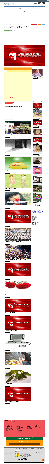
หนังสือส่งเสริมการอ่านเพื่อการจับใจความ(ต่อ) (37, 143)
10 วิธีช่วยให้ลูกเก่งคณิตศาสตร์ (37, 201)
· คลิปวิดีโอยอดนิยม (29, 428)
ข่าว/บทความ (39, 24)
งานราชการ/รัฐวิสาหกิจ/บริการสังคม (18, 24)
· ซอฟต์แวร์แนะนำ (7, 430)
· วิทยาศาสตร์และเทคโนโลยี (20, 427)
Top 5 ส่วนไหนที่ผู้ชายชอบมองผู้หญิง (37, 135)
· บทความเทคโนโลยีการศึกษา (8, 426)
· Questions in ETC (8, 434)
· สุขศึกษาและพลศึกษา (19, 430)
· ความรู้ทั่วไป (18, 425)
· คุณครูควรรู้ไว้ (37, 429)
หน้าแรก (43, 24)
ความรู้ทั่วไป (10, 24)
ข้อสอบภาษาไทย (37, 108)
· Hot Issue (6, 432)
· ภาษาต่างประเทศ (19, 428)
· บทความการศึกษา (37, 426)
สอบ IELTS (33, 218)
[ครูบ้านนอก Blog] (13, 8)
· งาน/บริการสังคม (29, 427)
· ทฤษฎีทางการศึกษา (37, 425)
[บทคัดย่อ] (31, 8)
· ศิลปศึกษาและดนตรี (19, 432)
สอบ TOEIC (33, 219)
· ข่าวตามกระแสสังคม (29, 426)
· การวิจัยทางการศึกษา (38, 427)
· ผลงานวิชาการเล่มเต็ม (38, 432)
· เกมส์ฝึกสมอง (29, 432)
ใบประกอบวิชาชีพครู (34, 216)
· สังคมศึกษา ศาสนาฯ (19, 431)
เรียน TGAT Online (34, 223)
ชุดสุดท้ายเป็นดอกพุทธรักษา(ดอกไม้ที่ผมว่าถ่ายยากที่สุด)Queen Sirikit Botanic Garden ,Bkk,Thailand (37, 118)
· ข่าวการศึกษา (28, 425)
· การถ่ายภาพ (7, 431)
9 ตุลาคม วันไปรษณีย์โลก (37, 164)
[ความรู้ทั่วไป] (37, 8)
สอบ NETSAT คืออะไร (34, 217)
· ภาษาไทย (18, 429)
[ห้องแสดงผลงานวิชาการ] (26, 8)
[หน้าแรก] (5, 8)
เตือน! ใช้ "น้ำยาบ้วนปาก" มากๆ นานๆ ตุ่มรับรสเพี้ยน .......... (37, 126)
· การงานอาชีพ (18, 433)
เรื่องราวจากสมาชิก (33, 24)
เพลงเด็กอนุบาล (34, 226)
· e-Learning (7, 427)
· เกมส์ (27, 431)
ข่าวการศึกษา (6, 24)
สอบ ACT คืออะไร (34, 224)
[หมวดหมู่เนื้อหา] (22, 8)
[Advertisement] (24, 17)
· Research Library (7, 433)
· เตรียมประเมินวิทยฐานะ (38, 431)
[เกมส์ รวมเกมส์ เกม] (34, 8)
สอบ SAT (33, 220)
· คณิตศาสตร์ (18, 426)
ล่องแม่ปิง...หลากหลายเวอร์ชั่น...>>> (37, 77)
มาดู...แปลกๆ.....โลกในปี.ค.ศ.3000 (9, 106)
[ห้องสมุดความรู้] (17, 8)
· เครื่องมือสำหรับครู (37, 433)
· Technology (7, 425)
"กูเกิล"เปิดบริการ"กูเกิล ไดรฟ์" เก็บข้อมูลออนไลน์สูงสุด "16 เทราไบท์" (37, 183)
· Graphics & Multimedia (8, 428)
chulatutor (33, 225)
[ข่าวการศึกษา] (9, 8)
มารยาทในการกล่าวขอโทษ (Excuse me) (37, 174)
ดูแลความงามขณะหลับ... (37, 152)
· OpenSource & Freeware (9, 429)
